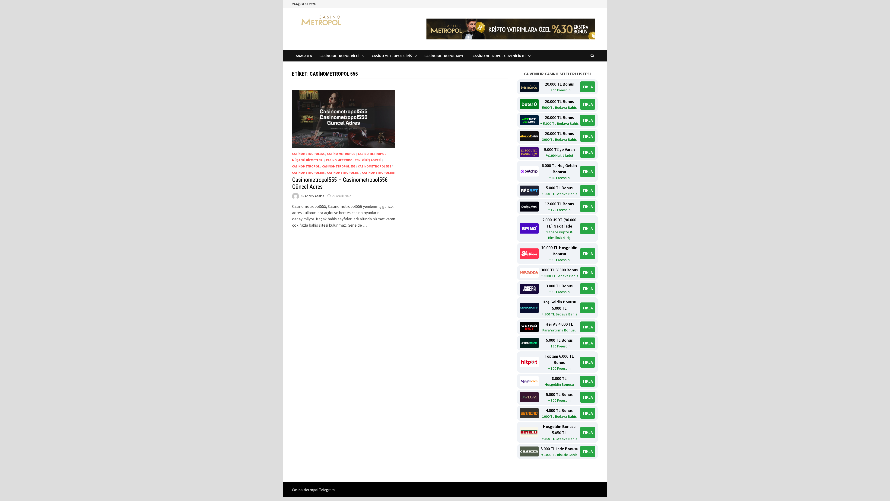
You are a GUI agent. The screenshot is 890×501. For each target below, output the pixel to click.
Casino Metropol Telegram (313, 489)
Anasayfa (304, 55)
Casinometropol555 (308, 154)
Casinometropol (306, 166)
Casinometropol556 (308, 172)
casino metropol (341, 154)
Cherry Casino (314, 196)
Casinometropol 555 (338, 166)
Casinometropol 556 (374, 166)
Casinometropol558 (378, 172)
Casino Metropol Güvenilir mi (499, 55)
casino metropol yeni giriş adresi (353, 160)
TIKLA (587, 87)
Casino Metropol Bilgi (339, 55)
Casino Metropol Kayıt (444, 55)
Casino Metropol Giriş (392, 55)
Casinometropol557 (343, 172)
